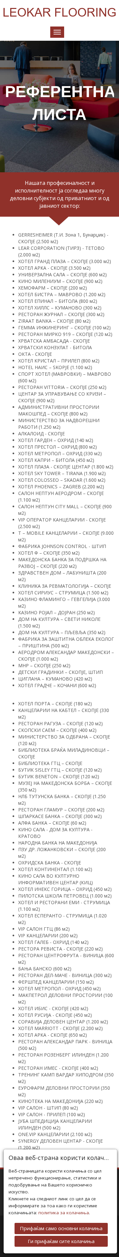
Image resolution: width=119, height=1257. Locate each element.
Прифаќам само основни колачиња (61, 1228)
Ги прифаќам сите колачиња (61, 1241)
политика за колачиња (63, 1213)
